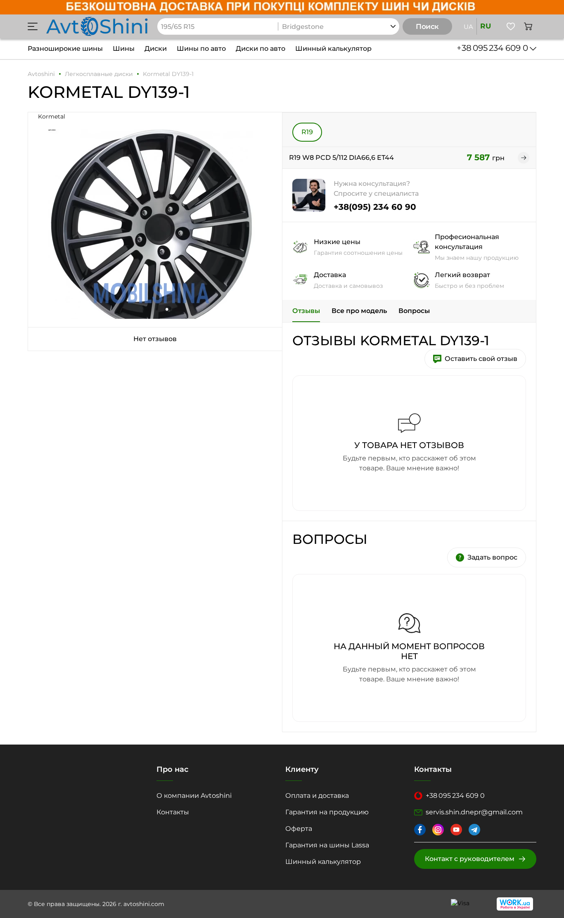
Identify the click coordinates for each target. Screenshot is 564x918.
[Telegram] (474, 829)
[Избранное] (510, 26)
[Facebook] (420, 829)
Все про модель (359, 311)
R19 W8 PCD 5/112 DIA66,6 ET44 (341, 157)
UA (468, 27)
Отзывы (306, 311)
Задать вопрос (492, 557)
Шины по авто (201, 48)
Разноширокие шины (65, 48)
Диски (156, 48)
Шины (124, 48)
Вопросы (414, 311)
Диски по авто (260, 48)
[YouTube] (456, 829)
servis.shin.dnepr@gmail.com (474, 812)
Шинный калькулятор (333, 48)
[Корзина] (528, 26)
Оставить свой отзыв (481, 359)
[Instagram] (438, 829)
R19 (307, 132)
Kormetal (51, 116)
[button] (33, 26)
